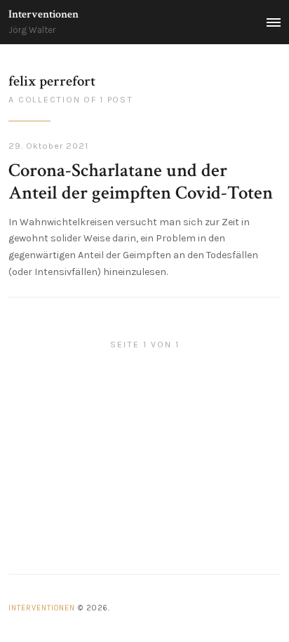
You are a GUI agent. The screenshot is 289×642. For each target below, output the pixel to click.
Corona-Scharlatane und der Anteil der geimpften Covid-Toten (140, 182)
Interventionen (43, 14)
